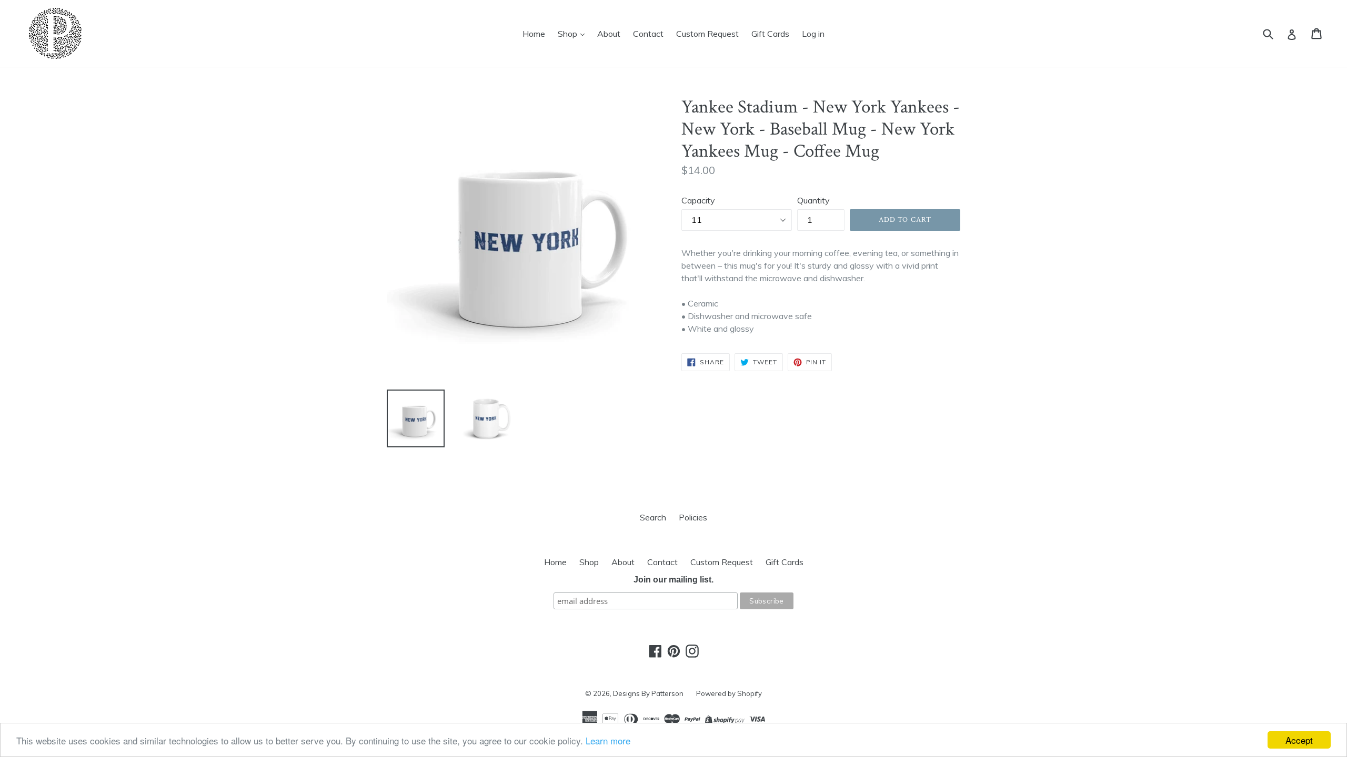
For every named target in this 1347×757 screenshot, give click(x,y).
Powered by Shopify (729, 693)
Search (653, 517)
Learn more (608, 740)
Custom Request (707, 33)
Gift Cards (770, 33)
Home (533, 33)
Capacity (698, 200)
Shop (568, 33)
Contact (648, 33)
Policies (693, 517)
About (608, 33)
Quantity (813, 200)
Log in (813, 33)
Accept (1299, 739)
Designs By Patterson (648, 693)
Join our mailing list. (673, 579)
